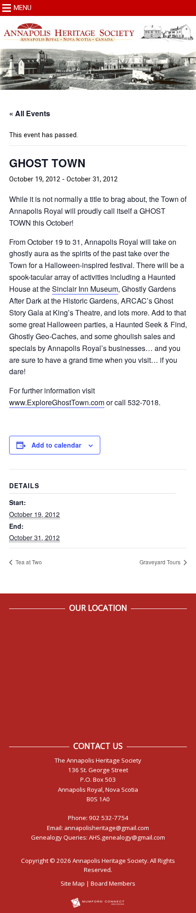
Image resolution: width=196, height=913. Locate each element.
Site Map (73, 883)
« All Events (29, 113)
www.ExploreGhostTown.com (56, 402)
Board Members (113, 883)
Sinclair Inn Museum (85, 289)
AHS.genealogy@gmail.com (127, 837)
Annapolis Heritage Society (109, 860)
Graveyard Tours (160, 562)
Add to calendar (56, 444)
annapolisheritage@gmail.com (106, 828)
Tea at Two (28, 562)
